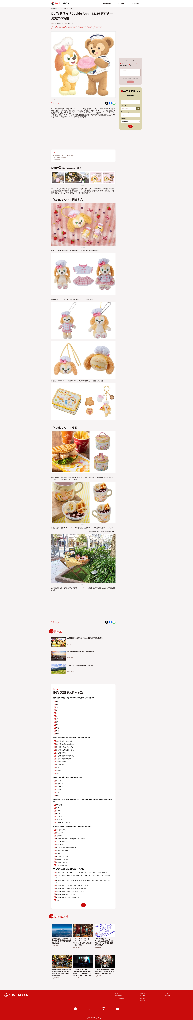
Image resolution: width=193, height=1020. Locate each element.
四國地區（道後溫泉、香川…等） (66, 894)
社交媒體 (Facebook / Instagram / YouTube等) (70, 839)
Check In (123, 105)
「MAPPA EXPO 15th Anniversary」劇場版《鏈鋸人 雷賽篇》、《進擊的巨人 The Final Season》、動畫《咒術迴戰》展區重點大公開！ (83, 973)
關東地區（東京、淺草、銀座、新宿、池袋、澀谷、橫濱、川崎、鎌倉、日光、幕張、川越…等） (83, 882)
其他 (57, 796)
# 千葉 (54, 28)
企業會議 (59, 771)
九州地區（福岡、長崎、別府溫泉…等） (68, 897)
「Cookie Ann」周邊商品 (59, 157)
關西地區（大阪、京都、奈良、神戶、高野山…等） (71, 888)
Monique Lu (71, 24)
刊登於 (52, 24)
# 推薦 (89, 28)
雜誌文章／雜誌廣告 (62, 856)
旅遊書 (58, 853)
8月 (57, 722)
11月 (57, 731)
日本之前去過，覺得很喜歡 (64, 741)
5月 (57, 713)
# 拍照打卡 (82, 28)
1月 (57, 701)
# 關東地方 (62, 28)
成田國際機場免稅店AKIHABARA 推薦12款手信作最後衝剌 (85, 638)
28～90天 (59, 820)
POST (130, 82)
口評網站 (59, 836)
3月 (57, 707)
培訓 (57, 774)
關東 (65, 8)
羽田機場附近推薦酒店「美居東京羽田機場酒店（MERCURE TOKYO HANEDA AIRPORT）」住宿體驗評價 (62, 973)
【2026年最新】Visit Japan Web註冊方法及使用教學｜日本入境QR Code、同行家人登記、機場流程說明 (104, 942)
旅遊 (60, 8)
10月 (57, 728)
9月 (57, 725)
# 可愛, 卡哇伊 (72, 28)
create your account (131, 64)
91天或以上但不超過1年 (63, 823)
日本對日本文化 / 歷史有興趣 (65, 747)
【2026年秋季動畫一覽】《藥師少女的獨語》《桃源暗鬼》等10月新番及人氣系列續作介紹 (104, 972)
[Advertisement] (66, 138)
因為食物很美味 (61, 753)
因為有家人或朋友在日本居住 (65, 750)
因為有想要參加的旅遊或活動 (65, 756)
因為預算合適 (60, 765)
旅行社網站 (59, 833)
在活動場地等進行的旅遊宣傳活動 (66, 848)
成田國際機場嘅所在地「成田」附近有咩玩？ (80, 652)
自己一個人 (59, 781)
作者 (66, 24)
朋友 (57, 793)
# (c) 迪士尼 (98, 28)
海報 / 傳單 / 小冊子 (62, 851)
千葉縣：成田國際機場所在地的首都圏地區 (80, 665)
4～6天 (58, 808)
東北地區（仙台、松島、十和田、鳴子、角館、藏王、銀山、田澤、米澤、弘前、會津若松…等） (83, 877)
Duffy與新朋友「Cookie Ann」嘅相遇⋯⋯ (63, 156)
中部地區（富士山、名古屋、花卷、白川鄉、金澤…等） (73, 886)
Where (123, 99)
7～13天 (58, 811)
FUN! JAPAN (54, 8)
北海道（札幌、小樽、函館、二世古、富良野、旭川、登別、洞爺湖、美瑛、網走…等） (82, 873)
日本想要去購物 (61, 762)
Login (121, 64)
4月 (57, 710)
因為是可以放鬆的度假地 (63, 759)
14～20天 (59, 814)
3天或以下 (59, 805)
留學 (57, 768)
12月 (57, 734)
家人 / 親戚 (59, 787)
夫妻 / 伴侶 (59, 784)
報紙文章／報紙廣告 (62, 859)
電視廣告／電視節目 (62, 862)
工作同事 (59, 790)
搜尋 (130, 126)
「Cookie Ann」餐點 (58, 159)
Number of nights (126, 112)
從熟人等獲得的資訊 (62, 865)
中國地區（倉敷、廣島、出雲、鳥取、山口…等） (71, 891)
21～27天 (59, 817)
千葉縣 (70, 8)
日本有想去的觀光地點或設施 (65, 744)
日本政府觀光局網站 (62, 830)
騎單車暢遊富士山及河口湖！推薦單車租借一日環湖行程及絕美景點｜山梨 (61, 941)
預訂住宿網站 (60, 845)
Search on (124, 118)
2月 (57, 704)
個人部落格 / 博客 (61, 842)
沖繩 (57, 900)
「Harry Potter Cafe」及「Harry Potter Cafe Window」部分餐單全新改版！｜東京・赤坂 (82, 942)
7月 (57, 719)
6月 (57, 716)
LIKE (56, 103)
